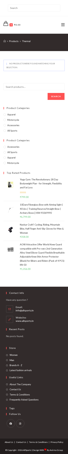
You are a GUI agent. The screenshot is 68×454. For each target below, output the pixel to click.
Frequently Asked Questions (24, 399)
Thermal (26, 41)
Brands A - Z (16, 365)
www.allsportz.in (25, 320)
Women (14, 355)
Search (56, 96)
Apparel (11, 114)
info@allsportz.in (25, 310)
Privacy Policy (57, 442)
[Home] (4, 41)
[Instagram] (20, 423)
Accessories (13, 125)
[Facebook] (11, 423)
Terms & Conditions (20, 394)
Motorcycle (13, 119)
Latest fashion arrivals (21, 370)
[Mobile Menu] (63, 24)
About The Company (20, 384)
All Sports (12, 130)
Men (12, 360)
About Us (9, 442)
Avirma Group (56, 450)
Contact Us (15, 389)
